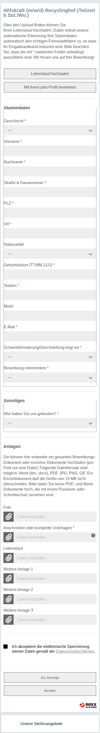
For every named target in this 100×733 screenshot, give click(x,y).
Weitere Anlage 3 (18, 610)
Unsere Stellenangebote (41, 724)
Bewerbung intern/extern (26, 368)
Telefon (11, 286)
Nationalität (14, 244)
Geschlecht (15, 121)
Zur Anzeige (50, 677)
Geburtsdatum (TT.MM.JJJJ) (29, 265)
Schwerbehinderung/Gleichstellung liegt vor (43, 347)
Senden (50, 690)
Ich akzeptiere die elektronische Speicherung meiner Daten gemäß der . (53, 648)
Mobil (8, 306)
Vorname (13, 141)
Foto (7, 507)
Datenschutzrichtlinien (75, 651)
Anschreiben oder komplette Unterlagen (38, 528)
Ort (7, 224)
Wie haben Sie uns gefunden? (31, 414)
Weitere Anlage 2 (18, 590)
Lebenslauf (13, 548)
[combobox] (50, 130)
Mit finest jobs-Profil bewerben (50, 87)
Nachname (14, 162)
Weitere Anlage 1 (18, 569)
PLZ (9, 203)
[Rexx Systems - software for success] (88, 705)
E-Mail (10, 327)
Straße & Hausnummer (25, 183)
